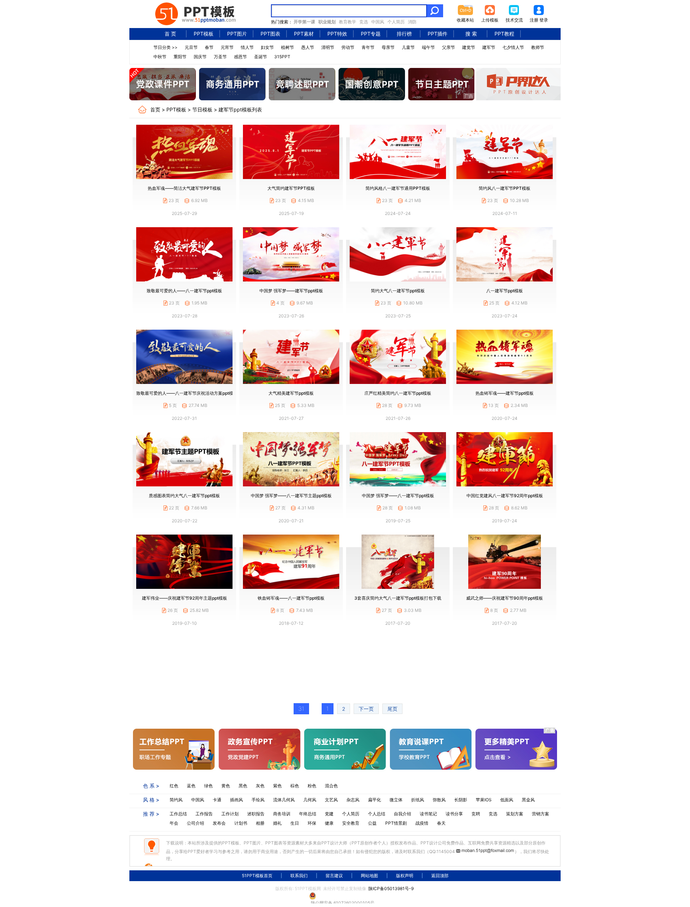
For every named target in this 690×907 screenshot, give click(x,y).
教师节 (537, 47)
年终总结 (307, 813)
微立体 (396, 799)
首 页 (170, 34)
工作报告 (204, 813)
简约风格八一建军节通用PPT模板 (397, 188)
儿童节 (408, 47)
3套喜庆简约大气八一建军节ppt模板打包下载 (397, 598)
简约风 (176, 799)
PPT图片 (237, 34)
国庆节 (200, 56)
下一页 (366, 709)
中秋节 (159, 56)
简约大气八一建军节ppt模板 (398, 290)
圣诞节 (260, 56)
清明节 (327, 47)
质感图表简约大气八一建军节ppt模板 (184, 495)
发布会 (219, 823)
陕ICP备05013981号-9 (391, 888)
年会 (174, 823)
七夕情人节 (513, 47)
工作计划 (230, 813)
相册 (260, 823)
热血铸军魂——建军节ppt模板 (504, 393)
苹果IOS (484, 799)
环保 (312, 823)
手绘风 (258, 799)
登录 (543, 20)
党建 (329, 813)
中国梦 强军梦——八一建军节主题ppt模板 (291, 495)
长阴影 (460, 799)
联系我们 (299, 875)
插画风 (236, 799)
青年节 (368, 47)
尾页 (392, 709)
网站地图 (369, 875)
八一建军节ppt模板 (504, 290)
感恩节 (240, 56)
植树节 (287, 47)
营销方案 (540, 813)
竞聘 (476, 813)
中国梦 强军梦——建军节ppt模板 (291, 290)
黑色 (243, 785)
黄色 (225, 785)
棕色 (294, 785)
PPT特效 (337, 34)
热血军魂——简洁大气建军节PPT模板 (184, 188)
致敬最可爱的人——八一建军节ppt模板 (184, 290)
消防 (412, 21)
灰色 (260, 785)
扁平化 (374, 799)
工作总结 (178, 813)
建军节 (488, 47)
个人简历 (396, 21)
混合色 (331, 785)
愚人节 (307, 47)
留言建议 (334, 875)
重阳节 (180, 56)
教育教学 (347, 21)
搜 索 (471, 34)
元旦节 (191, 47)
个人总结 (376, 813)
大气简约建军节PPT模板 (291, 188)
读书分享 (454, 813)
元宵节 (227, 47)
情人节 (247, 47)
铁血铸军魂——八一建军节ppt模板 (291, 598)
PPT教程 (504, 34)
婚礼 (277, 823)
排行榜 (404, 34)
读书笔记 (428, 813)
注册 (534, 20)
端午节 (428, 47)
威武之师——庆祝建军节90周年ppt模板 (504, 598)
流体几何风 (284, 799)
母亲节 (388, 47)
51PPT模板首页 (257, 875)
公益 (372, 823)
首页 (155, 109)
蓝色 (191, 785)
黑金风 (528, 799)
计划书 (240, 823)
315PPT (282, 56)
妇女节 (267, 47)
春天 (441, 823)
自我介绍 (402, 813)
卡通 (217, 799)
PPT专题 (371, 34)
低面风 (506, 799)
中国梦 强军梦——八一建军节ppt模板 (398, 495)
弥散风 (439, 799)
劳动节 (347, 47)
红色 (174, 785)
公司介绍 (195, 823)
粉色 (312, 785)
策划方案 (514, 813)
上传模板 (489, 20)
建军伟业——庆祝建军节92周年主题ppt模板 (184, 598)
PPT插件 (437, 34)
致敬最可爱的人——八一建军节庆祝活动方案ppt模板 (187, 393)
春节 (209, 47)
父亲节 (448, 47)
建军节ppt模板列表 (240, 109)
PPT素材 (304, 34)
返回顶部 (439, 875)
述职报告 (255, 813)
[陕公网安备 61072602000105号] (345, 895)
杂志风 (352, 799)
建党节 (468, 47)
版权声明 (404, 875)
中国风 (377, 21)
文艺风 (331, 799)
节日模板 (202, 109)
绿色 (208, 785)
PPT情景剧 (396, 823)
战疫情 (421, 823)
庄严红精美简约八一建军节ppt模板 (397, 393)
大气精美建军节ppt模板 (291, 393)
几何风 (309, 799)
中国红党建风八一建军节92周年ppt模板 (504, 495)
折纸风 (417, 799)
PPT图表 (270, 34)
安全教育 (350, 823)
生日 (294, 823)
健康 (329, 823)
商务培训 (281, 813)
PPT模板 (203, 34)
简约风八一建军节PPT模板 (504, 188)
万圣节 (220, 56)
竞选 (363, 21)
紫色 (277, 785)
